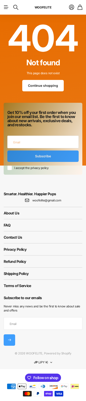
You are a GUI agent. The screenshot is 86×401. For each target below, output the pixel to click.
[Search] (15, 7)
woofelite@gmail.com (46, 200)
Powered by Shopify (57, 353)
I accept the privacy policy (31, 168)
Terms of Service (17, 285)
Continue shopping (43, 85)
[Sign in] (71, 7)
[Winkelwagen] (80, 7)
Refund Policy (15, 261)
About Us (11, 213)
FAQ (7, 225)
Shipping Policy (16, 273)
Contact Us (13, 237)
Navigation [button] (6, 7)
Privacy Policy (15, 249)
